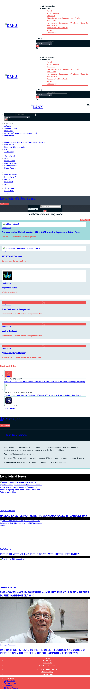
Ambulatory (14, 353)
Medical (9, 331)
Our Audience (15, 435)
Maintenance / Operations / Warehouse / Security (67, 23)
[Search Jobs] (37, 46)
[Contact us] (36, 39)
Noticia (7, 179)
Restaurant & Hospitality (57, 28)
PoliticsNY (8, 182)
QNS (6, 184)
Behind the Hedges (8, 587)
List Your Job (49, 6)
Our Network (9, 156)
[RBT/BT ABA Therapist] (21, 248)
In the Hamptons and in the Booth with (39, 554)
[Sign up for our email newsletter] (39, 39)
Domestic (51, 16)
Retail (49, 30)
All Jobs (50, 11)
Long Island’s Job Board (17, 198)
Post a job (12, 419)
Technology (51, 32)
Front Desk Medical (16, 309)
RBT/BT (12, 256)
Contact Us (9, 191)
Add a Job (11, 681)
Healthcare (51, 20)
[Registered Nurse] (7, 279)
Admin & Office (53, 13)
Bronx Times (9, 161)
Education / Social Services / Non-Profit (63, 18)
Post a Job (4, 204)
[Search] (41, 39)
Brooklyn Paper (10, 163)
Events (9, 685)
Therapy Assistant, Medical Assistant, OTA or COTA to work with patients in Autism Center (42, 395)
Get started (5, 425)
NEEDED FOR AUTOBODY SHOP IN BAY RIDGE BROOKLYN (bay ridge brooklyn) (44, 382)
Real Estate (52, 25)
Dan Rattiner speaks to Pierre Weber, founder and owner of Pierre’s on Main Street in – (43, 651)
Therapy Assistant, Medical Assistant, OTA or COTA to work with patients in (41, 232)
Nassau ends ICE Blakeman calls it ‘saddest (44, 515)
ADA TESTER (9, 408)
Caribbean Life (10, 165)
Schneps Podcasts (8, 645)
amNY (6, 158)
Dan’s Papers (10, 168)
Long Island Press (12, 177)
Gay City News (10, 174)
